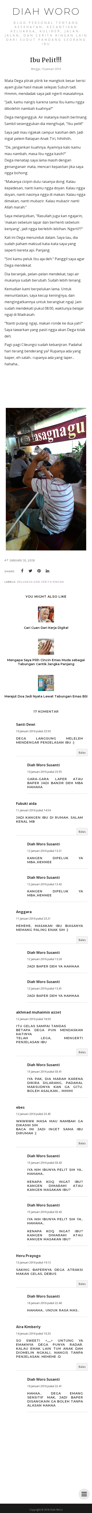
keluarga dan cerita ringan (40, 581)
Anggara (24, 911)
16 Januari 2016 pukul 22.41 (44, 1386)
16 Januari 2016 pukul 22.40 (44, 1303)
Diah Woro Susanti (43, 765)
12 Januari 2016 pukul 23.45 (33, 1114)
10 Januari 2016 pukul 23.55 (44, 772)
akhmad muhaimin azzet (38, 1012)
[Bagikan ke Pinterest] (39, 571)
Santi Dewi (25, 724)
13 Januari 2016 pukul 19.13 (33, 1262)
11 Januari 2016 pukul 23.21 (33, 918)
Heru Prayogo (28, 1255)
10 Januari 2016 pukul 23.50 (33, 731)
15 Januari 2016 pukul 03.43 (44, 1163)
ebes (20, 1107)
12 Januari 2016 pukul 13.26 (44, 959)
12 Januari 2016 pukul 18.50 (33, 1019)
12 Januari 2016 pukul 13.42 (44, 884)
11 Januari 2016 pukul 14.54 (33, 810)
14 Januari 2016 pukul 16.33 (33, 1333)
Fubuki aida (26, 803)
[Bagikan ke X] (30, 571)
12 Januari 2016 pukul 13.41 (44, 988)
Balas (82, 752)
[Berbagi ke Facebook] (22, 571)
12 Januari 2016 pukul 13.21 (44, 851)
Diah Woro (46, 11)
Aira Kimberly (28, 1326)
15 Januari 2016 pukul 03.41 (44, 1071)
